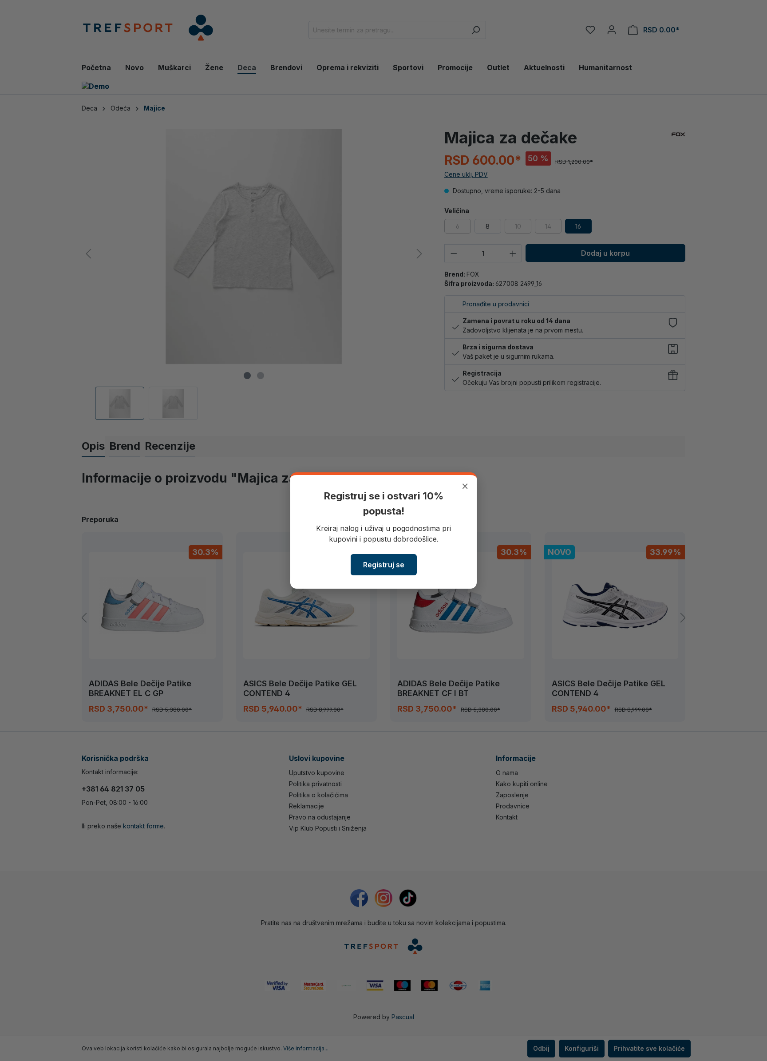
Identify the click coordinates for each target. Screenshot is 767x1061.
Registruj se (383, 564)
